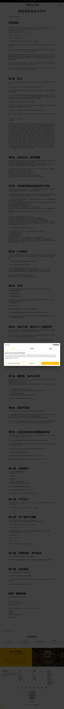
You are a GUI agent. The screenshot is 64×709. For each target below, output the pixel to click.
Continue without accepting (14, 363)
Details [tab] (32, 348)
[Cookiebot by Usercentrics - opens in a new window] (53, 345)
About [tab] (50, 348)
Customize (31, 363)
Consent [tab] (13, 348)
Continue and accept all (50, 363)
